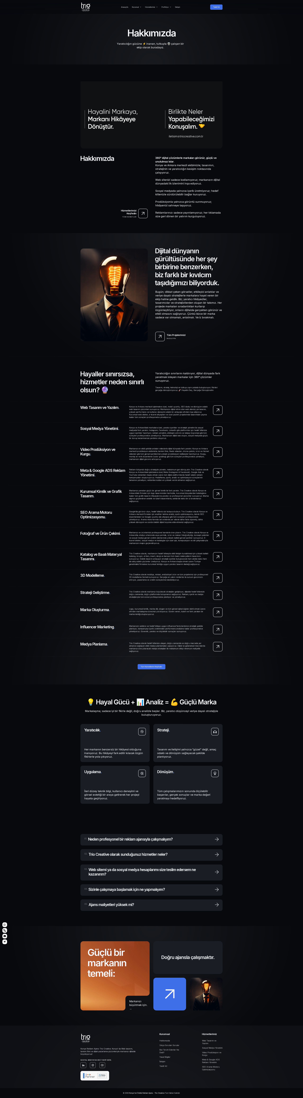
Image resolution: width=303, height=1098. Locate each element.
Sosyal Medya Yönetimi (212, 1048)
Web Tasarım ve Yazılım (209, 1041)
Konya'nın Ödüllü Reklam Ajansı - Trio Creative (147, 1093)
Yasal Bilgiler (164, 1057)
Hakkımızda (164, 1040)
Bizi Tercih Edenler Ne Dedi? (169, 1051)
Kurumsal (135, 7)
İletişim (177, 7)
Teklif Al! (163, 1066)
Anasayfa (124, 7)
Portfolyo (165, 7)
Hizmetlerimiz (150, 7)
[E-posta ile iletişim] (4, 936)
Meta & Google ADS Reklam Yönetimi (211, 1060)
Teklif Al (216, 7)
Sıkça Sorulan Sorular (169, 1045)
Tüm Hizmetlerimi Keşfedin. (151, 667)
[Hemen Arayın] (4, 930)
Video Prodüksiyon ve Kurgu (211, 1053)
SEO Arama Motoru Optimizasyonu (211, 1068)
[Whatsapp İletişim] (4, 924)
